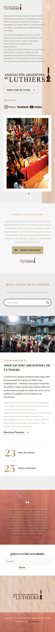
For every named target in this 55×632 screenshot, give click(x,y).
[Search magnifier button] (48, 302)
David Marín (33, 621)
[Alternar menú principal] (48, 6)
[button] (7, 153)
